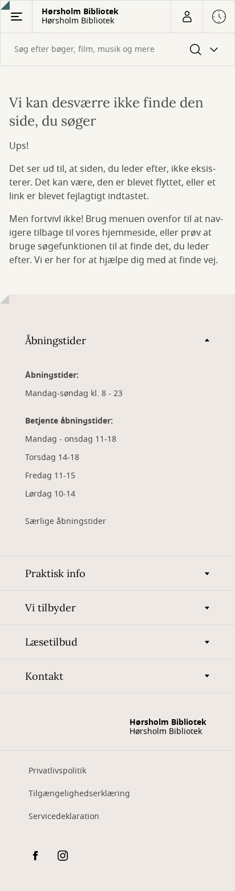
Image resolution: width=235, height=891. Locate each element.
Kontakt (44, 676)
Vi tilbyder (50, 607)
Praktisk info (55, 573)
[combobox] (117, 49)
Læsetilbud (51, 641)
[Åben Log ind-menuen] (186, 17)
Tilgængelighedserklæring (79, 794)
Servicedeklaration (64, 817)
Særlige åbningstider (65, 521)
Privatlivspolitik (57, 771)
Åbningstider (55, 340)
